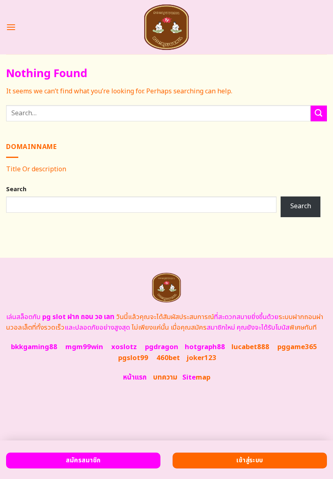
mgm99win (84, 347)
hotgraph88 (205, 347)
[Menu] (11, 27)
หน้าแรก (135, 377)
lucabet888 (250, 347)
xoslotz (124, 347)
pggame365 (297, 347)
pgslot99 (133, 358)
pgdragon (161, 347)
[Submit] (319, 113)
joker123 (201, 358)
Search (16, 189)
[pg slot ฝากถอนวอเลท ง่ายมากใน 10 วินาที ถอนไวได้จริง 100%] (166, 27)
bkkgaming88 (34, 347)
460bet (168, 358)
